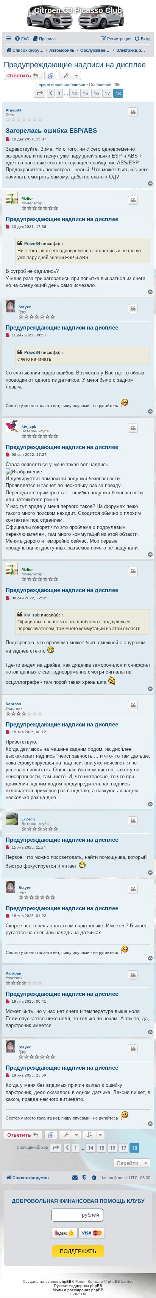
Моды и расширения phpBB (78, 1290)
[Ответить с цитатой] (133, 111)
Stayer (25, 307)
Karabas (13, 704)
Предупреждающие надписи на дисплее (75, 65)
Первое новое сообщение (60, 84)
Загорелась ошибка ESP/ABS (51, 130)
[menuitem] (22, 38)
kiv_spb (29, 426)
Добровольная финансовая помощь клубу (78, 1201)
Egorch (28, 819)
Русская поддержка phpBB (78, 1286)
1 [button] (59, 93)
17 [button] (107, 93)
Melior (27, 198)
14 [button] (74, 93)
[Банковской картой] (91, 1233)
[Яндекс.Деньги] (64, 1233)
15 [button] (85, 93)
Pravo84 (13, 110)
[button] (39, 93)
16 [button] (96, 93)
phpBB (65, 1281)
